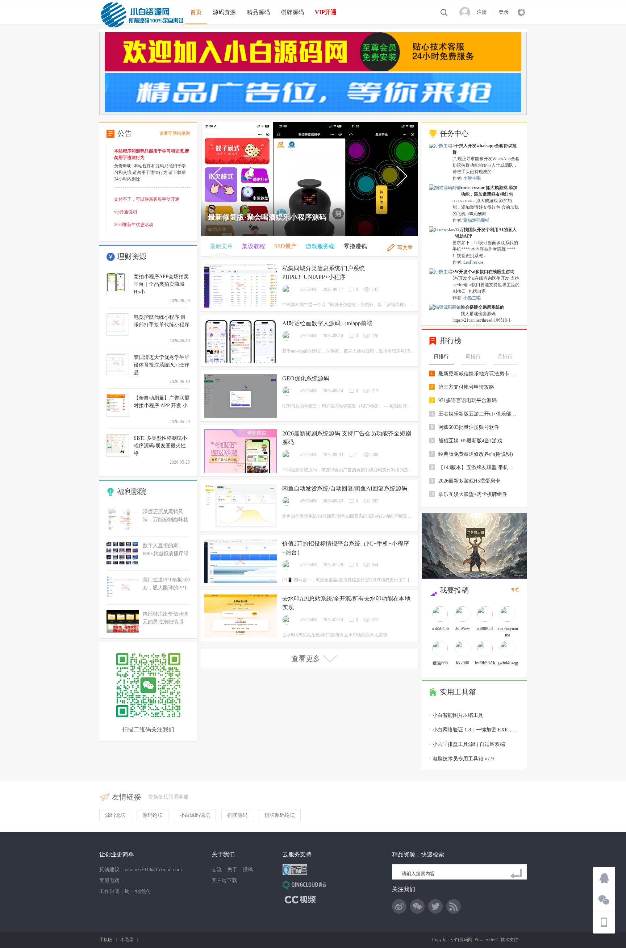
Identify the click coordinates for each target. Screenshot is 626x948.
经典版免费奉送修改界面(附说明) (475, 454)
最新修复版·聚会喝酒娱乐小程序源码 (267, 217)
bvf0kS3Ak (485, 662)
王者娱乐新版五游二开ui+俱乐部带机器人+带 (478, 414)
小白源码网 (461, 939)
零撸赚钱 (355, 246)
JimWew (462, 628)
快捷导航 (521, 12)
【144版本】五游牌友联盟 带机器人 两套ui (478, 467)
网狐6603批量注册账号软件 (468, 427)
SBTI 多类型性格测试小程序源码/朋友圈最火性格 (160, 445)
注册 (482, 12)
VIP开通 (326, 12)
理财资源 (131, 256)
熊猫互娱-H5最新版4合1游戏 (470, 440)
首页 (196, 12)
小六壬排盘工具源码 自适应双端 (469, 744)
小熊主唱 (472, 170)
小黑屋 (126, 939)
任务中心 (454, 133)
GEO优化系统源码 (305, 378)
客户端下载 (224, 880)
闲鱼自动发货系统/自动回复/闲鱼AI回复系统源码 (344, 488)
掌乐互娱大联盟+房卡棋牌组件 (472, 494)
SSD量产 (285, 246)
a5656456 (308, 289)
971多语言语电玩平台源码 (467, 400)
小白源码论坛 (195, 815)
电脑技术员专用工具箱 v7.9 (463, 758)
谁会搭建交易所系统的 (482, 299)
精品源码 (258, 12)
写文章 (405, 247)
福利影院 (131, 492)
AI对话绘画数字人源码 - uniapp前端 (327, 323)
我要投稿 (454, 590)
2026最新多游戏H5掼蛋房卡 (469, 481)
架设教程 (253, 246)
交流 (217, 869)
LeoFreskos (473, 254)
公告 (124, 133)
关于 (232, 869)
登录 (503, 12)
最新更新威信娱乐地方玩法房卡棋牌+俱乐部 (478, 373)
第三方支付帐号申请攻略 (466, 387)
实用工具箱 (458, 692)
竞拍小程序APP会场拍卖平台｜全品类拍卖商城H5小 (161, 284)
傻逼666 (440, 662)
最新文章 (221, 246)
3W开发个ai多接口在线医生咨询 (483, 264)
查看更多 (305, 659)
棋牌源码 (292, 12)
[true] (517, 873)
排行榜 (451, 340)
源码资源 (224, 12)
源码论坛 (115, 815)
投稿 (248, 869)
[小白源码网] (142, 14)
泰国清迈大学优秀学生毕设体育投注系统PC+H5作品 (161, 365)
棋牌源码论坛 (279, 815)
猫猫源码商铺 (476, 212)
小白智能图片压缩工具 (458, 715)
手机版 (105, 939)
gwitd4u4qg (507, 662)
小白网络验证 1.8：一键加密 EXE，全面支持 (483, 729)
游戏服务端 (320, 246)
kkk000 (462, 662)
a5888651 (485, 628)
